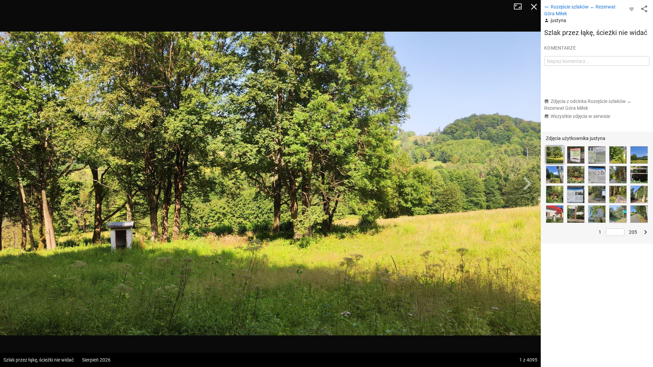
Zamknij (534, 7)
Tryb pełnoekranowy (520, 7)
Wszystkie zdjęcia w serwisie (580, 116)
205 (633, 232)
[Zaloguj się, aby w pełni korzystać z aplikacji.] (631, 9)
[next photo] (527, 183)
